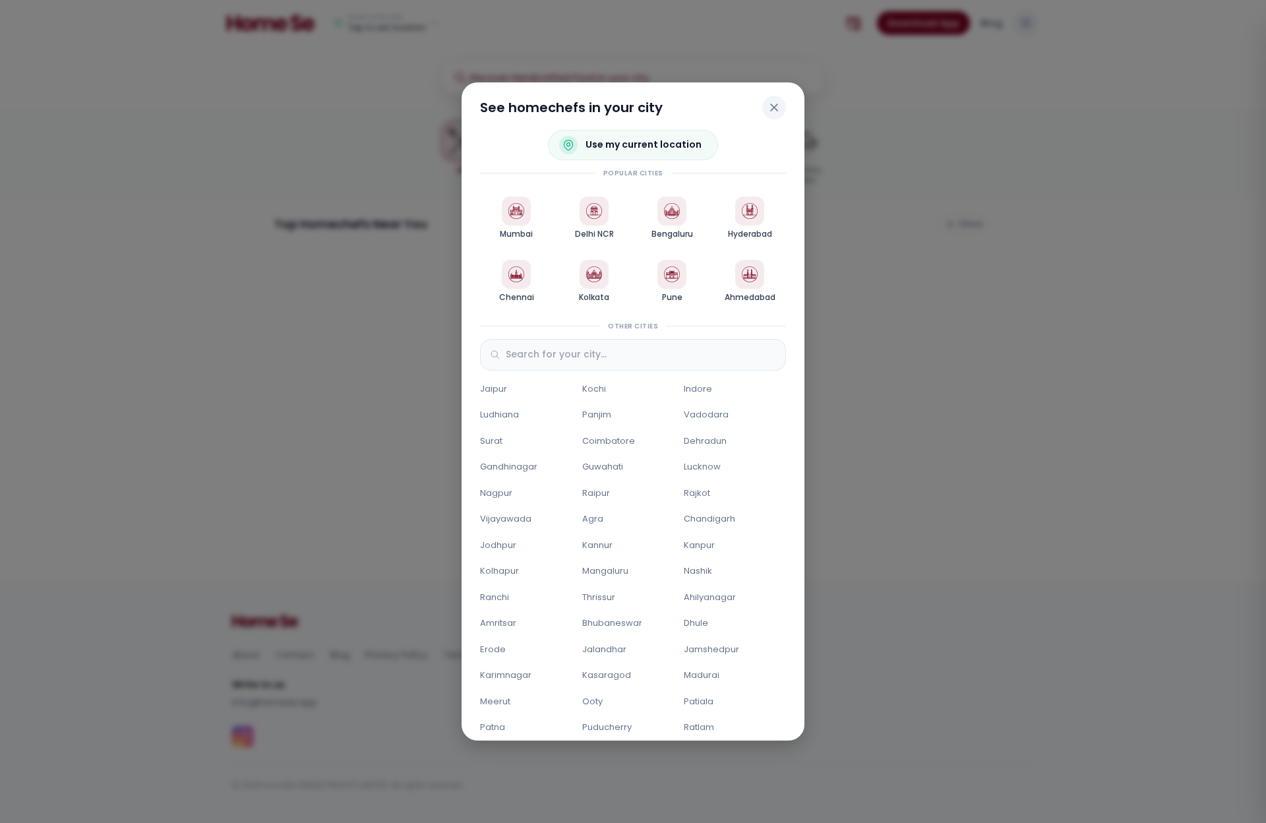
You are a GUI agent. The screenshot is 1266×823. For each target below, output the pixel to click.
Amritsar (498, 623)
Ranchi (494, 597)
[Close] (774, 107)
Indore (698, 388)
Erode (493, 649)
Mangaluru (605, 570)
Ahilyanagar (710, 597)
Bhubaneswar (612, 623)
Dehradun (705, 441)
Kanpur (699, 545)
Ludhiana (499, 414)
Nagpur (496, 493)
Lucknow (702, 466)
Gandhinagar (508, 466)
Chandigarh (709, 518)
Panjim (596, 414)
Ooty (592, 701)
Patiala (698, 701)
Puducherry (607, 727)
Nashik (698, 570)
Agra (592, 518)
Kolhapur (499, 570)
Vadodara (706, 414)
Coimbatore (608, 441)
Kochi (594, 388)
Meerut (495, 701)
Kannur (597, 545)
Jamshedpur (711, 649)
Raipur (596, 493)
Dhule (696, 623)
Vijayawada (505, 518)
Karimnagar (505, 675)
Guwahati (602, 466)
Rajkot (697, 493)
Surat (491, 441)
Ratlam (699, 727)
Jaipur (493, 388)
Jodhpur (498, 545)
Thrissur (598, 597)
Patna (492, 727)
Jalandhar (604, 649)
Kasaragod (606, 675)
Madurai (701, 675)
